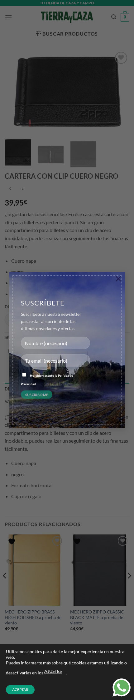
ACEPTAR (20, 689)
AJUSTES (53, 671)
